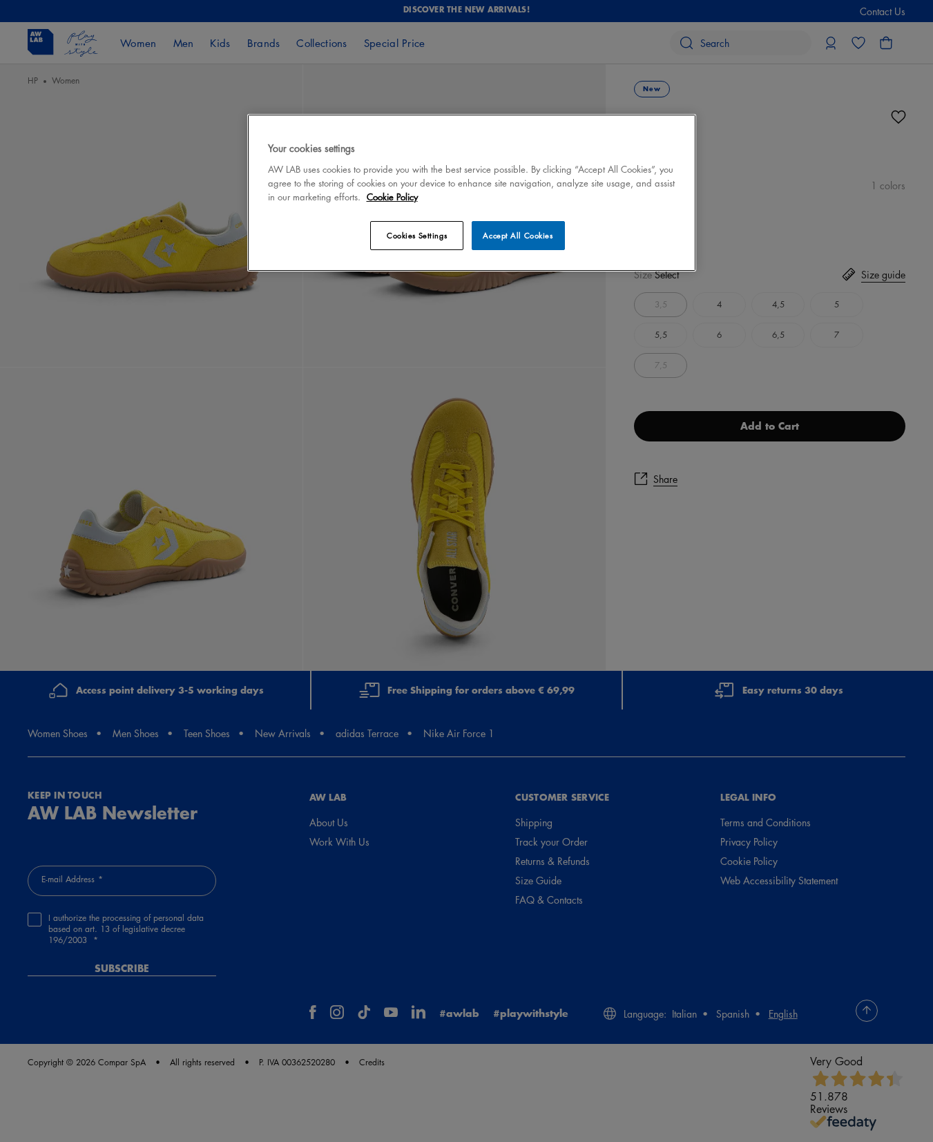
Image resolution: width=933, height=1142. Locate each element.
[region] (471, 192)
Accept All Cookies (517, 235)
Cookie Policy (392, 196)
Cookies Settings (417, 235)
